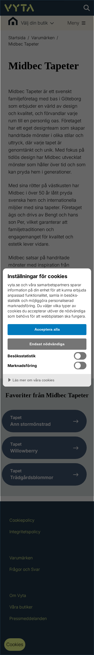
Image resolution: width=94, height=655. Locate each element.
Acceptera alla (47, 329)
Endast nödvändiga (47, 344)
